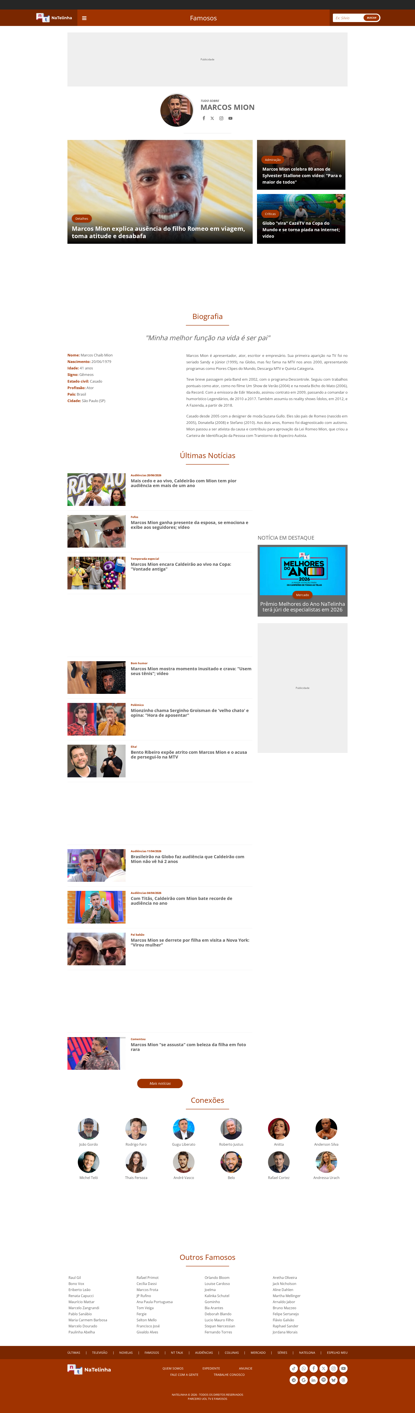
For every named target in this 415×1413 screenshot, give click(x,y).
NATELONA (307, 1352)
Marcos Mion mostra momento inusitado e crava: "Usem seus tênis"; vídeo (191, 671)
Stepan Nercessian (220, 1326)
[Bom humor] (96, 677)
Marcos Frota (147, 1289)
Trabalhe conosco (229, 1375)
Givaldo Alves (147, 1332)
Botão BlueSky (333, 1383)
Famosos (203, 17)
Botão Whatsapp (304, 1372)
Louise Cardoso (217, 1283)
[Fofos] (96, 531)
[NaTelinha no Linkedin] (314, 1380)
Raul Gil (75, 1277)
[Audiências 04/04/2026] (96, 907)
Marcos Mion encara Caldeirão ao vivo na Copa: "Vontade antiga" (181, 566)
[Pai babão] (96, 948)
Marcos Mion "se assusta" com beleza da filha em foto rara (188, 1047)
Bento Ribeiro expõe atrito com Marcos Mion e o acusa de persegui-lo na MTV (189, 754)
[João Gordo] (88, 1128)
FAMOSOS (152, 1352)
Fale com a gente (184, 1375)
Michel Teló (89, 1177)
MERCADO (258, 1352)
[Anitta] (279, 1128)
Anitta (279, 1144)
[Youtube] (230, 118)
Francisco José (148, 1326)
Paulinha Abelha (82, 1332)
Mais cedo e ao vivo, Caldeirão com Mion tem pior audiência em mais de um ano (183, 483)
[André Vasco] (184, 1162)
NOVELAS (126, 1352)
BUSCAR (371, 17)
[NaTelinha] (54, 17)
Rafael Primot (148, 1277)
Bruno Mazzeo (284, 1308)
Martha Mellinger (287, 1295)
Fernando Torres (218, 1332)
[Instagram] (221, 118)
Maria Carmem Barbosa (88, 1320)
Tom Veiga (145, 1308)
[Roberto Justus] (231, 1128)
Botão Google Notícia (304, 1383)
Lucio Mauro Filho (219, 1320)
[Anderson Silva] (326, 1128)
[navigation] (84, 17)
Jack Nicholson (284, 1283)
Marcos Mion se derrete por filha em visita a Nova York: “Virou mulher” (190, 942)
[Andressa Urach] (326, 1162)
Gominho (212, 1301)
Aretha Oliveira (285, 1277)
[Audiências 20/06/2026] (96, 489)
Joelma (210, 1289)
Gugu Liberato (183, 1144)
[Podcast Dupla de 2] (323, 1380)
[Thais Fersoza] (136, 1162)
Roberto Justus (231, 1144)
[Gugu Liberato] (184, 1128)
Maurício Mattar (82, 1301)
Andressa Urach (326, 1177)
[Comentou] (96, 1053)
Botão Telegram (294, 1383)
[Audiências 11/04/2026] (96, 865)
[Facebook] (203, 118)
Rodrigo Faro (136, 1144)
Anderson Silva (326, 1144)
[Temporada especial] (96, 573)
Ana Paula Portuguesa (155, 1301)
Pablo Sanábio (80, 1314)
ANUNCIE (245, 1368)
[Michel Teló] (88, 1162)
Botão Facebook (314, 1372)
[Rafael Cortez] (279, 1162)
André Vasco (184, 1177)
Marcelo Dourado (83, 1326)
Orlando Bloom (217, 1277)
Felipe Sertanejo (286, 1314)
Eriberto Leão (80, 1289)
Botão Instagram (333, 1372)
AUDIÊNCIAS (204, 1352)
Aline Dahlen (283, 1289)
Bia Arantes (214, 1308)
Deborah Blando (218, 1314)
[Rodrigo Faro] (136, 1128)
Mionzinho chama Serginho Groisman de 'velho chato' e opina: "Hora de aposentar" (190, 712)
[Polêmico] (96, 719)
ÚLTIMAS (73, 1352)
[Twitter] (212, 118)
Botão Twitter (323, 1372)
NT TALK (177, 1352)
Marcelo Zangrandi (84, 1308)
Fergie (142, 1314)
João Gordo (88, 1144)
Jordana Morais (285, 1332)
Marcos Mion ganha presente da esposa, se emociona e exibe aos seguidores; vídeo (189, 525)
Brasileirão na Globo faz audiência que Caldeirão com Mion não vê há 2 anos (187, 859)
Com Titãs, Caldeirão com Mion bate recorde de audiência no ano (181, 900)
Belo (231, 1177)
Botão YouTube (343, 1372)
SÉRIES (282, 1352)
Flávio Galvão (283, 1320)
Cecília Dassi (147, 1283)
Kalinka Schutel (217, 1295)
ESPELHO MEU (337, 1352)
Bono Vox (76, 1283)
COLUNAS (232, 1352)
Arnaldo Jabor (284, 1301)
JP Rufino (144, 1295)
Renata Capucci (81, 1295)
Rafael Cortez (279, 1177)
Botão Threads (343, 1383)
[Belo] (231, 1162)
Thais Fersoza (136, 1177)
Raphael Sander (285, 1326)
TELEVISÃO (99, 1352)
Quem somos (173, 1368)
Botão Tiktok (294, 1372)
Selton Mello (147, 1320)
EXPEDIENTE (211, 1368)
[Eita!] (96, 761)
